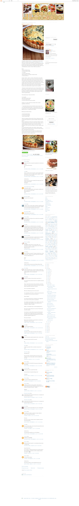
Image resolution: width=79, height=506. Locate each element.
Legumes (31, 155)
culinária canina (54, 229)
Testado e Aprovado (49, 256)
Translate (52, 45)
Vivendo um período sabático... (51, 376)
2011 (47, 323)
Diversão (46, 231)
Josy (24, 224)
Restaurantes (54, 253)
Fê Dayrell (25, 161)
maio (48, 279)
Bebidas (46, 199)
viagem (51, 259)
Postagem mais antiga (41, 467)
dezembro (48, 269)
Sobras (50, 255)
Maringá (55, 241)
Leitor (51, 240)
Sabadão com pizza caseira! (51, 316)
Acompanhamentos (54, 216)
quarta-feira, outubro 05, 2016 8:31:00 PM (33, 409)
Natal (47, 245)
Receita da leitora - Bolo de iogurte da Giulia (51, 287)
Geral (46, 197)
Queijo (41, 155)
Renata (25, 268)
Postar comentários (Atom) (28, 470)
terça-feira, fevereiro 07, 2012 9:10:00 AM (33, 322)
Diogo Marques (26, 211)
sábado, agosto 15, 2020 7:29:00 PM (31, 453)
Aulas (47, 218)
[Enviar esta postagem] (33, 154)
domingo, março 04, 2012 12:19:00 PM (32, 359)
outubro (48, 272)
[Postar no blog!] (35, 154)
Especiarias (47, 234)
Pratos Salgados (36, 155)
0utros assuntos (47, 216)
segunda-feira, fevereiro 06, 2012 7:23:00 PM (33, 222)
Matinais (51, 242)
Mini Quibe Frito (49, 347)
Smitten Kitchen (49, 354)
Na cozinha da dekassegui (49, 339)
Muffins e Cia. (55, 244)
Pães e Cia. (50, 247)
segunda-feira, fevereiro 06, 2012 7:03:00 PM (33, 214)
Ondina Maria (26, 235)
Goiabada (46, 237)
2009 (47, 326)
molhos (46, 244)
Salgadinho (46, 255)
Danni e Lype (26, 241)
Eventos (52, 234)
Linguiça (46, 241)
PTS (45, 253)
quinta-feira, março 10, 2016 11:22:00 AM (32, 390)
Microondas (46, 243)
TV (55, 257)
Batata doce (54, 218)
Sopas (53, 255)
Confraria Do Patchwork (50, 375)
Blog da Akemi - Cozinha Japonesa (50, 338)
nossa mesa (41, 62)
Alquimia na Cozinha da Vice (51, 363)
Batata (50, 218)
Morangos (49, 244)
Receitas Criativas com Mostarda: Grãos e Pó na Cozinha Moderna (51, 364)
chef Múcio (26, 368)
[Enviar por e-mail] (34, 154)
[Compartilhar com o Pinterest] (39, 154)
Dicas (55, 230)
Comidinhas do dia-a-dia (49, 201)
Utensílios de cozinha (48, 258)
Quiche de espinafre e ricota (51, 314)
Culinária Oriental (48, 230)
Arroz (56, 217)
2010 (47, 325)
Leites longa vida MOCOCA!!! (51, 308)
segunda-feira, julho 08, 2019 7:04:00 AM (32, 445)
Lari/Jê (25, 251)
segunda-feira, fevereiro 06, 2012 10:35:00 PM (34, 265)
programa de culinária (48, 252)
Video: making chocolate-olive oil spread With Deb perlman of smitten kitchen (51, 360)
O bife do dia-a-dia (50, 320)
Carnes (46, 225)
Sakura (46, 254)
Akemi (27, 154)
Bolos (56, 221)
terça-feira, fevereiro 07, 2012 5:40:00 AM (33, 274)
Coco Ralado (52, 227)
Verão (56, 258)
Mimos (55, 243)
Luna (25, 171)
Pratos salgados (47, 210)
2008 (47, 327)
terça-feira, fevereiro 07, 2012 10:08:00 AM (33, 327)
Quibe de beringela (50, 303)
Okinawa (55, 245)
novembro (49, 271)
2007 (47, 329)
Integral (51, 237)
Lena (25, 424)
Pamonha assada (49, 291)
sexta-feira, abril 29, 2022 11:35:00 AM (32, 463)
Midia (49, 243)
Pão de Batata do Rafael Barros (51, 295)
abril (48, 280)
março (48, 282)
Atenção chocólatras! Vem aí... (51, 297)
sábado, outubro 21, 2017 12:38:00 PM (32, 428)
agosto (48, 275)
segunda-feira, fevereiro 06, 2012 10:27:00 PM (34, 260)
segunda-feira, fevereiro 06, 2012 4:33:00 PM (33, 168)
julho (48, 276)
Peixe (53, 248)
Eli (24, 335)
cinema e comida (47, 227)
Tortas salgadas (25, 156)
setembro (48, 273)
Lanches (28, 155)
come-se (48, 350)
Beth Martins (26, 196)
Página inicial (33, 467)
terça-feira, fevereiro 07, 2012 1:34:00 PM (33, 333)
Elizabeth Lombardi (27, 393)
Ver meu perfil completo (49, 58)
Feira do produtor (48, 235)
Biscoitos (50, 219)
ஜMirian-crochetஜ (49, 378)
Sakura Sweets (51, 254)
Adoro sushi (47, 336)
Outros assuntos (47, 207)
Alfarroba (48, 217)
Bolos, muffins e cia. (48, 200)
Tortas (46, 211)
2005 (47, 332)
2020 (47, 264)
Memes (46, 206)
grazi (25, 324)
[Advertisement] (31, 484)
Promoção (54, 252)
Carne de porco (53, 223)
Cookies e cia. (47, 202)
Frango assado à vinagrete (51, 284)
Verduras (47, 259)
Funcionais (54, 236)
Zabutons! (48, 373)
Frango (46, 236)
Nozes (51, 245)
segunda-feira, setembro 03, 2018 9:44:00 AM (33, 439)
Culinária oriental (48, 203)
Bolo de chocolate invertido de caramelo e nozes (51, 318)
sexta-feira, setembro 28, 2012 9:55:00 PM (33, 365)
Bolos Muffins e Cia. (52, 222)
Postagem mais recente (25, 467)
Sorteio (56, 255)
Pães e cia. (46, 208)
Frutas (50, 236)
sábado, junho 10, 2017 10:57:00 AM (31, 415)
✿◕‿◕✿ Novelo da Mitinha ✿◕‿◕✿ (51, 381)
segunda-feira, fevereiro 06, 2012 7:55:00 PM (33, 233)
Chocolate (50, 226)
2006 (47, 330)
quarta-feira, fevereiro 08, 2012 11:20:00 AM (33, 349)
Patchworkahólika (49, 372)
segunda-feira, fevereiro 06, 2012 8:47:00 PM (33, 239)
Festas (53, 235)
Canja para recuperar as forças (51, 296)
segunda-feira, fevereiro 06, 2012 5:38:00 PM (33, 184)
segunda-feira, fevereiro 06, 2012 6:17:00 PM (33, 201)
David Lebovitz (49, 358)
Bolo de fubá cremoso (50, 304)
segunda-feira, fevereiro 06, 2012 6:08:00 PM (33, 193)
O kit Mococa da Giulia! (50, 299)
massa (46, 242)
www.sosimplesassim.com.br (28, 186)
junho (48, 278)
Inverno (55, 237)
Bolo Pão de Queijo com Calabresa (50, 310)
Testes (53, 256)
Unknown (25, 361)
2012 (47, 268)
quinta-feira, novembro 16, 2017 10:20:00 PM (33, 433)
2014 (47, 265)
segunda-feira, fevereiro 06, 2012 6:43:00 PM (33, 209)
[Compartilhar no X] (36, 154)
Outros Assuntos (49, 246)
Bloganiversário (51, 221)
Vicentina (25, 216)
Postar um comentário (25, 466)
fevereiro (48, 283)
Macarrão (51, 241)
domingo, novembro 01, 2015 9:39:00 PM (32, 380)
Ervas (55, 233)
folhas (55, 235)
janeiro (48, 321)
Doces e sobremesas (48, 205)
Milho (52, 243)
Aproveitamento (52, 217)
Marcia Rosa (26, 351)
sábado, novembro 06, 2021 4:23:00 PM (32, 458)
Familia (56, 234)
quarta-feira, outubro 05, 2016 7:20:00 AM (33, 403)
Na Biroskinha (49, 346)
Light (55, 240)
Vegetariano (53, 258)
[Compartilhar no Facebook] (37, 154)
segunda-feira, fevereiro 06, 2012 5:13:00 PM (33, 176)
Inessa (25, 345)
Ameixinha (25, 330)
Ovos (56, 246)
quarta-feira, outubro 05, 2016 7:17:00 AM (33, 397)
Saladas (55, 254)
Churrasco (55, 226)
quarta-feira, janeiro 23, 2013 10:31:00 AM (33, 375)
